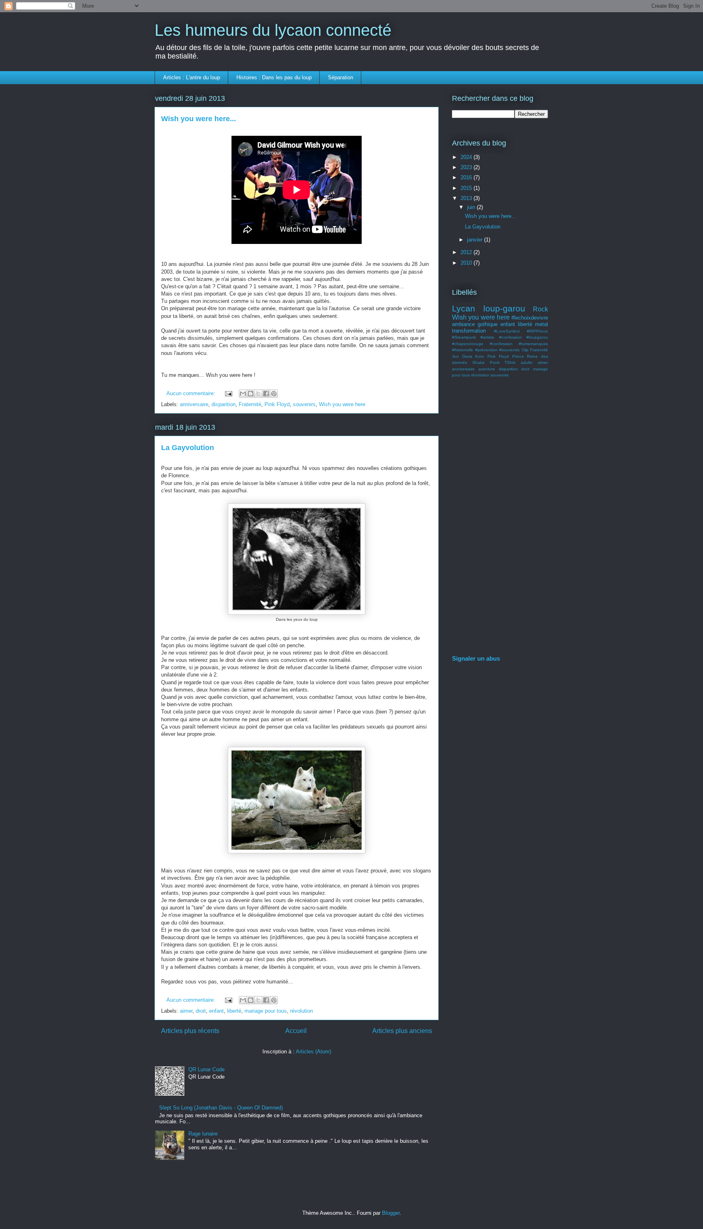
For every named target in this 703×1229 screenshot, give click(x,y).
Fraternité (250, 404)
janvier (475, 240)
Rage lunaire (203, 1134)
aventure (486, 369)
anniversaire (194, 404)
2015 (467, 188)
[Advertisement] (500, 518)
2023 (467, 167)
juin (472, 207)
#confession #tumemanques (519, 344)
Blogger (391, 1213)
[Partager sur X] (258, 393)
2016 (467, 177)
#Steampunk (464, 337)
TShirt (509, 362)
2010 (467, 263)
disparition (224, 404)
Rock (540, 309)
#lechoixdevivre (529, 318)
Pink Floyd (277, 404)
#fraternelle (462, 350)
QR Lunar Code (206, 1069)
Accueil (296, 1030)
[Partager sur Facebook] (266, 393)
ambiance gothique (475, 324)
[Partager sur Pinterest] (274, 393)
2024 (467, 157)
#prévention (486, 350)
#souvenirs (509, 350)
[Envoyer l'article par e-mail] (228, 393)
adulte (527, 362)
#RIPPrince (537, 331)
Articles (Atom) (313, 1051)
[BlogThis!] (251, 393)
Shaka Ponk (486, 362)
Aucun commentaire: (191, 393)
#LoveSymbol (507, 331)
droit (201, 1011)
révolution (301, 1011)
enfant (216, 1011)
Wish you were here (342, 404)
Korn (479, 356)
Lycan (463, 308)
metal (541, 324)
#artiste (487, 337)
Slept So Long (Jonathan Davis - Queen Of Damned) (221, 1108)
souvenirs (304, 404)
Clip (525, 350)
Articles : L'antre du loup (191, 77)
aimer (186, 1011)
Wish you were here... (198, 119)
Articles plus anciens (402, 1030)
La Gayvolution (187, 448)
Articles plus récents (190, 1030)
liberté (234, 1011)
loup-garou (504, 308)
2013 (467, 198)
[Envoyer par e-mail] (243, 393)
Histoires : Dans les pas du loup (274, 77)
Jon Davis (462, 356)
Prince (518, 356)
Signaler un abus (476, 658)
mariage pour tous (266, 1011)
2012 (467, 252)
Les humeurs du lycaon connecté (273, 30)
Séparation (340, 77)
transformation (469, 331)
